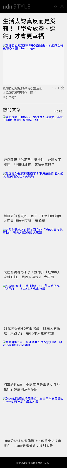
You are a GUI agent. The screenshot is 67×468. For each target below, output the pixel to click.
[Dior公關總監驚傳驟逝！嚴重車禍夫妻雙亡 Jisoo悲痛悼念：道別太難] (33, 417)
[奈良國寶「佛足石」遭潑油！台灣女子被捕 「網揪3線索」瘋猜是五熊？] (33, 135)
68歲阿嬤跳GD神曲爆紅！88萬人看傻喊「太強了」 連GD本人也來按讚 (32, 330)
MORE (58, 111)
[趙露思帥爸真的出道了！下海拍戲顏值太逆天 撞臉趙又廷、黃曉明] (33, 192)
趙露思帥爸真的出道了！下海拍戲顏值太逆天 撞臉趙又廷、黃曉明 (32, 218)
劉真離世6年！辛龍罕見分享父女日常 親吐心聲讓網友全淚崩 (33, 387)
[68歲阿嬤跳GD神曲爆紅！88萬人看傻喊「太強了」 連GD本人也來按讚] (33, 304)
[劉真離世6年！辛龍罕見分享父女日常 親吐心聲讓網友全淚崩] (33, 361)
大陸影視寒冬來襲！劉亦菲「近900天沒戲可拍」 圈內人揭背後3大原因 (32, 274)
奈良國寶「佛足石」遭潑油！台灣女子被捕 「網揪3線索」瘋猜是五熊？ (32, 162)
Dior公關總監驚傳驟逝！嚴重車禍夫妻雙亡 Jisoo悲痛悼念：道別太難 (32, 443)
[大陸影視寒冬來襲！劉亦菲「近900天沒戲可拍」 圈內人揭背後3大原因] (33, 248)
